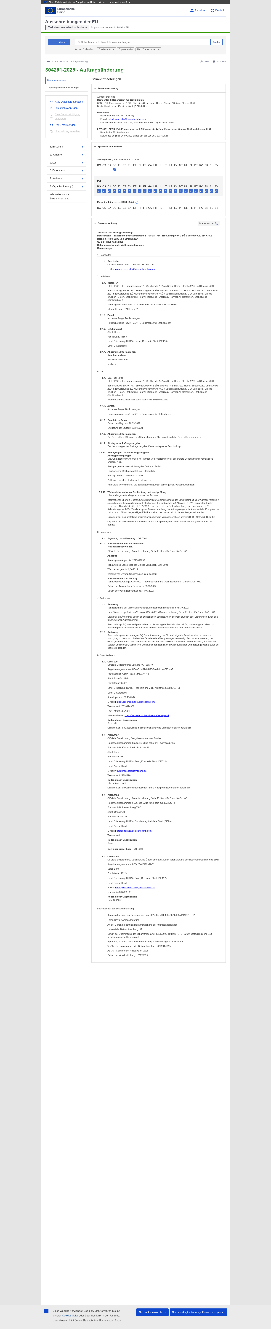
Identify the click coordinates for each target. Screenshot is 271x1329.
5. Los (53, 162)
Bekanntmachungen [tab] (57, 80)
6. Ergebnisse (57, 170)
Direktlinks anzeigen (66, 108)
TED (47, 61)
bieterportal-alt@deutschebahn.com (133, 830)
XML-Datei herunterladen (69, 101)
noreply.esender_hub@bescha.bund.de (135, 887)
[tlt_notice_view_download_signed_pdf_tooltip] (114, 169)
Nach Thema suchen (147, 49)
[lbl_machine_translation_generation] (137, 202)
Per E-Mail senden (65, 125)
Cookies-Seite (70, 1315)
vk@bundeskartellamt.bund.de (130, 770)
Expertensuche (126, 49)
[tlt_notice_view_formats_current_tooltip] (216, 223)
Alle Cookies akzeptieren (152, 1312)
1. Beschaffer (57, 146)
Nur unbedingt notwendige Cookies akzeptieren (198, 1312)
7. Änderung (56, 178)
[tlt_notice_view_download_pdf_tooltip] (99, 191)
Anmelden (200, 10)
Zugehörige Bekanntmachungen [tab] (63, 87)
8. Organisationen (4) (61, 186)
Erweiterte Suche (106, 49)
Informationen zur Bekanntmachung (59, 196)
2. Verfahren (56, 154)
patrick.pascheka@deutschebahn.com (127, 119)
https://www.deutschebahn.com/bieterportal (147, 715)
